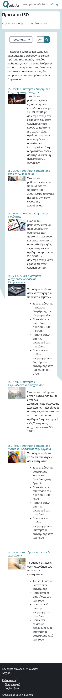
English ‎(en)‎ (12, 688)
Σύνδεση (52, 4)
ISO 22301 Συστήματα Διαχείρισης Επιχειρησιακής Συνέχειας (29, 90)
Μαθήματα (20, 23)
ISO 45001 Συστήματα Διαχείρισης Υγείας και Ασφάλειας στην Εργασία (29, 447)
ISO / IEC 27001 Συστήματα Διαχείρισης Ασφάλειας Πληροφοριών (24, 279)
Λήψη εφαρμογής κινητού (17, 694)
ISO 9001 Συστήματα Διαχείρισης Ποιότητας (28, 215)
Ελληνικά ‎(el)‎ (9, 680)
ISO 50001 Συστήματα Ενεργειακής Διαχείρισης (29, 554)
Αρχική (6, 23)
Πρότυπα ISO (39, 23)
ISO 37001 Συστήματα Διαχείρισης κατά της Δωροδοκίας (29, 172)
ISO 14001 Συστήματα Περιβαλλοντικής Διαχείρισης (26, 383)
